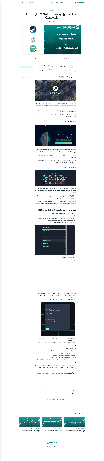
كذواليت (60, 365)
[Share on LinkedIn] (66, 58)
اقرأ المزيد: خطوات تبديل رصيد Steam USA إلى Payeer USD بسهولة (26, 77)
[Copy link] (64, 58)
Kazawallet (55, 155)
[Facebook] (56, 446)
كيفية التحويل (52, 10)
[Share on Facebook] (68, 58)
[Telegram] (54, 446)
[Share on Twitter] (70, 58)
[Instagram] (49, 446)
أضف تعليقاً (73, 393)
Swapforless (41, 65)
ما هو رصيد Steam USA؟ (28, 67)
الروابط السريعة (50, 2)
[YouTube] (52, 446)
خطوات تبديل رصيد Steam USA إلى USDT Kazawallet (26, 73)
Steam (61, 65)
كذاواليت (64, 121)
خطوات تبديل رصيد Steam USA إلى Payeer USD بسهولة (52, 373)
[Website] (47, 446)
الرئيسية (61, 2)
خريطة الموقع (52, 454)
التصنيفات (57, 2)
